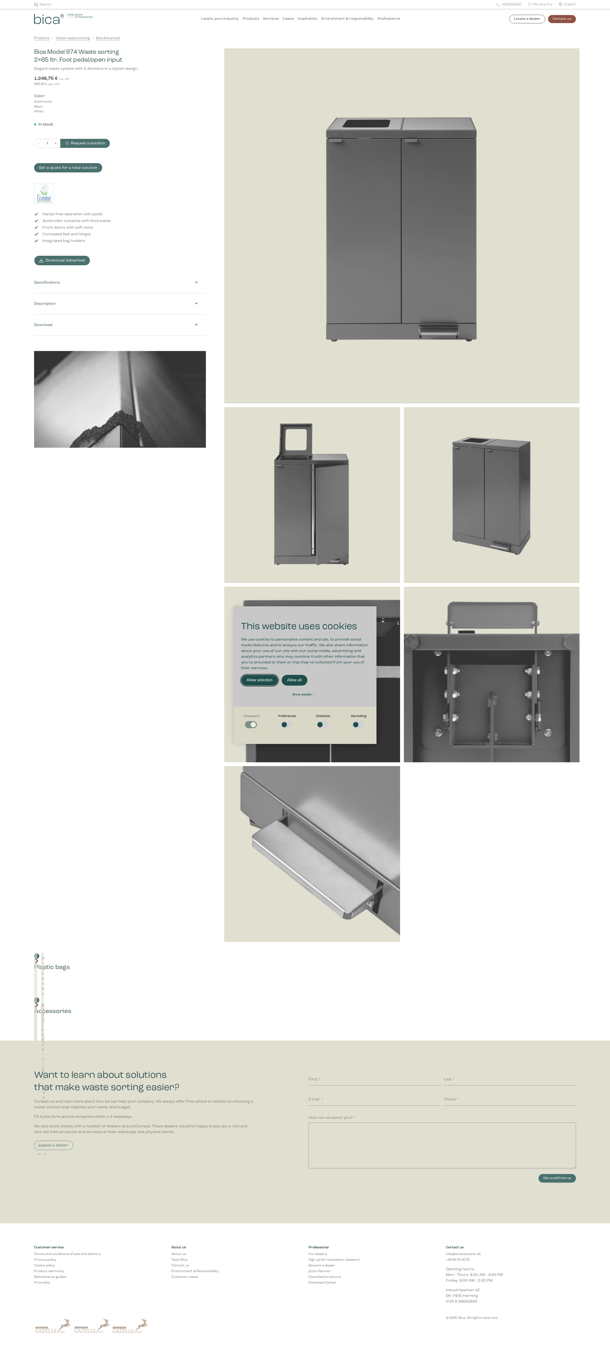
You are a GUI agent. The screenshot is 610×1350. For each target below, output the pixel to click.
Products (251, 19)
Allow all (294, 680)
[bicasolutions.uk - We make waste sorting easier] (70, 19)
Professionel (388, 19)
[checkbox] (251, 721)
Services (271, 19)
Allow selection (259, 680)
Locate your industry (220, 19)
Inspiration (307, 19)
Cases (288, 19)
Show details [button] (302, 694)
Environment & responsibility (347, 19)
